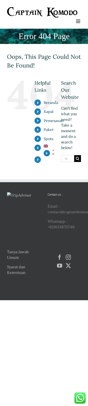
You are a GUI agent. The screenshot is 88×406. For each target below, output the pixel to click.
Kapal (48, 111)
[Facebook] (59, 257)
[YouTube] (59, 265)
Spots (48, 138)
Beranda (51, 102)
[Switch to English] (49, 146)
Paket (49, 129)
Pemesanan (54, 120)
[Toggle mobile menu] (78, 21)
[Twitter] (68, 265)
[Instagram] (68, 257)
